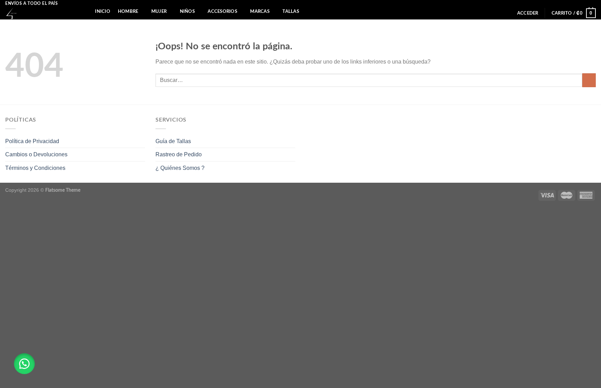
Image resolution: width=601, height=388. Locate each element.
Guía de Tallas (173, 141)
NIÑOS (187, 11)
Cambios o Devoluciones (36, 154)
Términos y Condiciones (35, 168)
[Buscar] (84, 11)
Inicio (102, 11)
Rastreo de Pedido (178, 154)
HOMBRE (128, 11)
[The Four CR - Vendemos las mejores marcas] (38, 13)
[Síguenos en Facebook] (586, 3)
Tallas (290, 11)
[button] (24, 363)
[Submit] (589, 80)
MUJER (159, 11)
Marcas (260, 11)
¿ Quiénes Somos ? (180, 168)
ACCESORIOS (222, 11)
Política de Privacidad (32, 141)
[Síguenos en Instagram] (592, 3)
